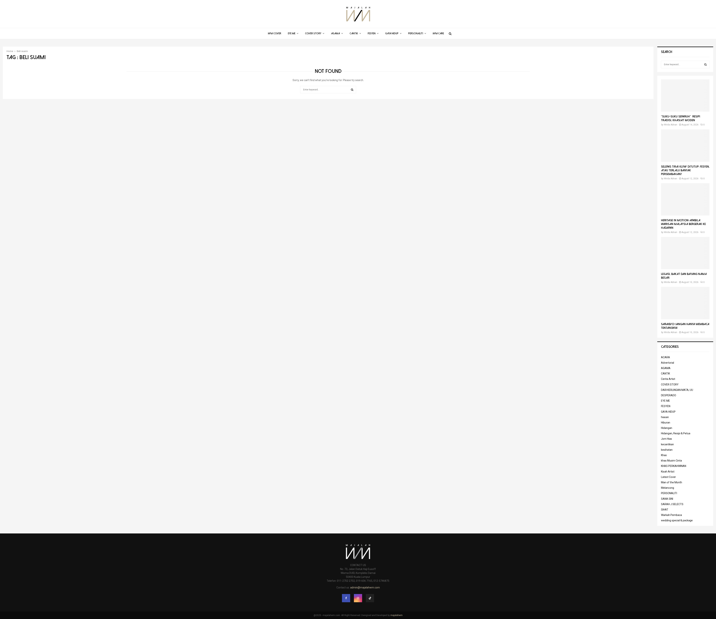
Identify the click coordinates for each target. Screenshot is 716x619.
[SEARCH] (705, 64)
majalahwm (396, 615)
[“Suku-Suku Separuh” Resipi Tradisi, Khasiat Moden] (685, 95)
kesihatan (667, 449)
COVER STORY (313, 33)
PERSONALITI (415, 33)
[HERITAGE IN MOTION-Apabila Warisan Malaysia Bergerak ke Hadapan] (685, 199)
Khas (664, 455)
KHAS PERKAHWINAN (673, 465)
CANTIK (354, 33)
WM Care (438, 33)
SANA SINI (667, 498)
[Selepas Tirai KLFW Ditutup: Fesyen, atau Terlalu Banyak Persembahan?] (685, 145)
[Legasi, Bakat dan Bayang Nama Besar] (685, 253)
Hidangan (666, 427)
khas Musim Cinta (671, 460)
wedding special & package (677, 520)
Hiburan (665, 422)
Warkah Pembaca (671, 515)
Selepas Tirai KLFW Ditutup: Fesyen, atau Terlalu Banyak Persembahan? (685, 170)
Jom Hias (666, 438)
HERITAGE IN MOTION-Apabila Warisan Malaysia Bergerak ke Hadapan (683, 224)
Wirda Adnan (670, 124)
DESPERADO (668, 395)
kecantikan (667, 444)
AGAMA (335, 33)
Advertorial (667, 362)
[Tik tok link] (370, 598)
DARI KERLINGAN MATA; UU (677, 389)
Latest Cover (668, 476)
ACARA (665, 357)
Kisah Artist (667, 471)
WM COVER (274, 33)
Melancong (667, 487)
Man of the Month (671, 482)
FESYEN (372, 33)
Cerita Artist (668, 378)
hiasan (665, 417)
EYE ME (291, 33)
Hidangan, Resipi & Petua (675, 433)
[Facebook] (346, 598)
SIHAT (664, 509)
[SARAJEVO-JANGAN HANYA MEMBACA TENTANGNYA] (685, 303)
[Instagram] (358, 598)
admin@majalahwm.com (365, 587)
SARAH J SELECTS (672, 504)
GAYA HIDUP (391, 33)
